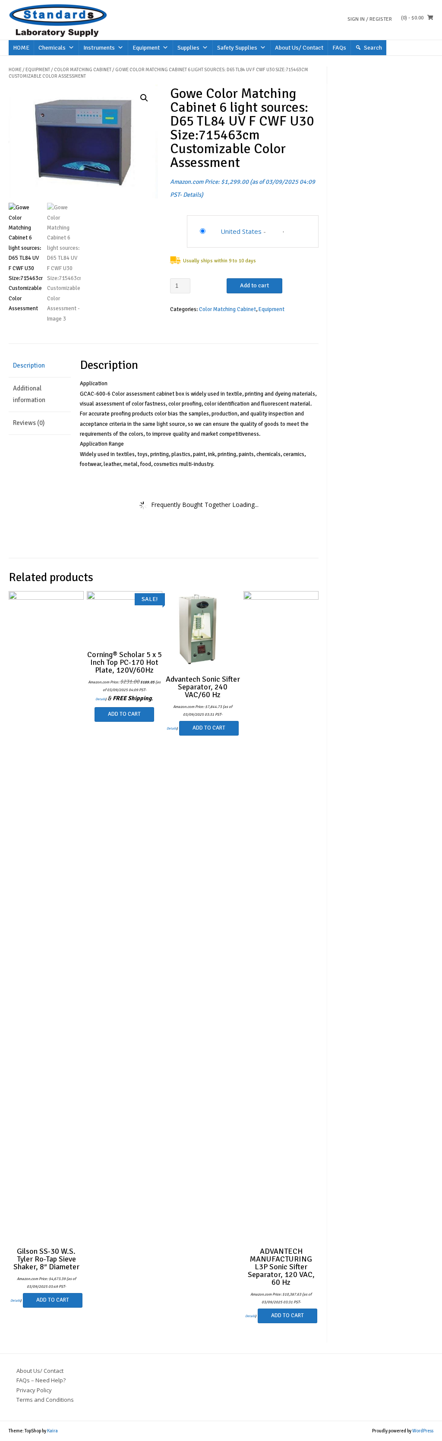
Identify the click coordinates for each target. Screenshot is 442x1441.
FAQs (339, 47)
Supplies (188, 47)
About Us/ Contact (299, 47)
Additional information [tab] (29, 394)
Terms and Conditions (45, 1399)
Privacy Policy (34, 1390)
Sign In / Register (369, 19)
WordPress (422, 1431)
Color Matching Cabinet (82, 69)
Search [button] (373, 47)
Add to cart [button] (52, 1299)
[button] (144, 98)
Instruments (99, 47)
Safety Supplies (237, 47)
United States (241, 231)
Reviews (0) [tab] (28, 423)
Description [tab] (29, 365)
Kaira (52, 1431)
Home (15, 69)
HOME (21, 47)
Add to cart (254, 285)
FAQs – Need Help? (41, 1380)
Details (192, 194)
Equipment (146, 47)
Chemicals (52, 47)
